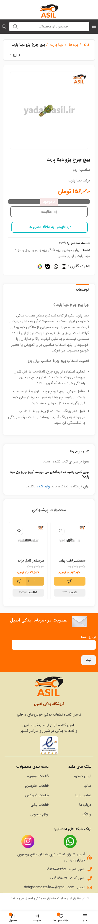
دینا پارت (56, 45)
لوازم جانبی (65, 256)
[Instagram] (64, 266)
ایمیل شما (88, 637)
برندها (73, 45)
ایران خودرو (71, 250)
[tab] (82, 289)
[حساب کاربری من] (4, 26)
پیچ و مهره (23, 250)
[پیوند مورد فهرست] (72, 776)
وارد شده (43, 486)
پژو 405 (55, 250)
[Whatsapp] (56, 266)
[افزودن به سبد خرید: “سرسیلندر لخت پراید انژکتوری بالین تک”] (69, 581)
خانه (86, 45)
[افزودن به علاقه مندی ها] (60, 531)
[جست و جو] (15, 26)
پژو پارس (40, 250)
